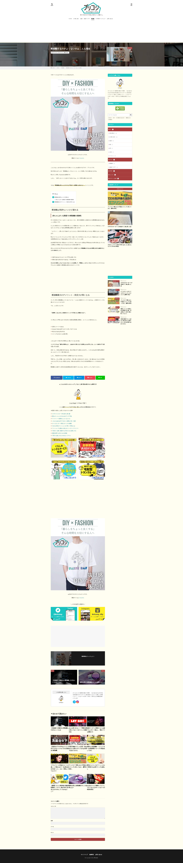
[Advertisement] (91, 32)
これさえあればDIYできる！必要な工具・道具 (64, 421)
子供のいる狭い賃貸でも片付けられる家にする (64, 430)
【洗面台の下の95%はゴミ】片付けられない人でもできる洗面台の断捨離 (60, 748)
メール (52, 826)
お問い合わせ (110, 18)
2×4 (113, 117)
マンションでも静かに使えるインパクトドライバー (65, 428)
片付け (58, 67)
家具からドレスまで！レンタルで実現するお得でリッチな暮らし (96, 767)
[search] (130, 114)
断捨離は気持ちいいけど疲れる (61, 197)
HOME (70, 18)
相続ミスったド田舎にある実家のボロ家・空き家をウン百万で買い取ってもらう (126, 311)
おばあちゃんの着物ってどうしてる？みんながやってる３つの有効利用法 (96, 787)
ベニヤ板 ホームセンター (120, 117)
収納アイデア (87, 18)
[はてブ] (79, 378)
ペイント (112, 155)
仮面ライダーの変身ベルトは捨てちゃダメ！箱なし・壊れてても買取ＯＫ (96, 730)
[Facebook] (57, 378)
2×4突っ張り (76, 18)
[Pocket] (90, 378)
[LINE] (100, 378)
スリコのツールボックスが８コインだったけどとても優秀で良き (126, 293)
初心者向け (113, 133)
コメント (53, 806)
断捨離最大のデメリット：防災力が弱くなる (64, 202)
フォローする (88, 658)
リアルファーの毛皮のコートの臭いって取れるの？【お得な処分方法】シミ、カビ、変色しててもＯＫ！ (60, 768)
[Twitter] (68, 378)
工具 (111, 152)
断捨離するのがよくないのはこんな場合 (74, 67)
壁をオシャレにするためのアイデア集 (62, 416)
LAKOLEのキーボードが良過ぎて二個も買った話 (119, 226)
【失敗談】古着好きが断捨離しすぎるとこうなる (60, 729)
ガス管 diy (110, 119)
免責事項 (91, 854)
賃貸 (81, 18)
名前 (52, 820)
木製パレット (128, 117)
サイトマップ (84, 854)
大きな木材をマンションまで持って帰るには (63, 426)
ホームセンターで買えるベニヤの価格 (62, 423)
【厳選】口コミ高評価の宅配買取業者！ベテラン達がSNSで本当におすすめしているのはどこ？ (60, 788)
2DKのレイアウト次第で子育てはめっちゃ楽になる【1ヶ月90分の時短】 (119, 245)
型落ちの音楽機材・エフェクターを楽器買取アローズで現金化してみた (96, 748)
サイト (52, 832)
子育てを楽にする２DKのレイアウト (61, 435)
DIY (111, 129)
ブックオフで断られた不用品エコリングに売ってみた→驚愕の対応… (78, 767)
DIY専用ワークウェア (100, 18)
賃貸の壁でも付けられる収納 (59, 433)
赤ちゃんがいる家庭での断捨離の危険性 (65, 199)
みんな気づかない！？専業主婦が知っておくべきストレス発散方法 (78, 730)
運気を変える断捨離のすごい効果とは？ (78, 786)
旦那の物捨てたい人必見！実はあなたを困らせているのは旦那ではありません (78, 748)
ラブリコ (110, 117)
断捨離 (92, 18)
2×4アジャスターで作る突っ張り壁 (61, 413)
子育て (112, 171)
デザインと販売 (114, 178)
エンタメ (113, 174)
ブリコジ (96, 857)
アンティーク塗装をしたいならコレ (61, 418)
